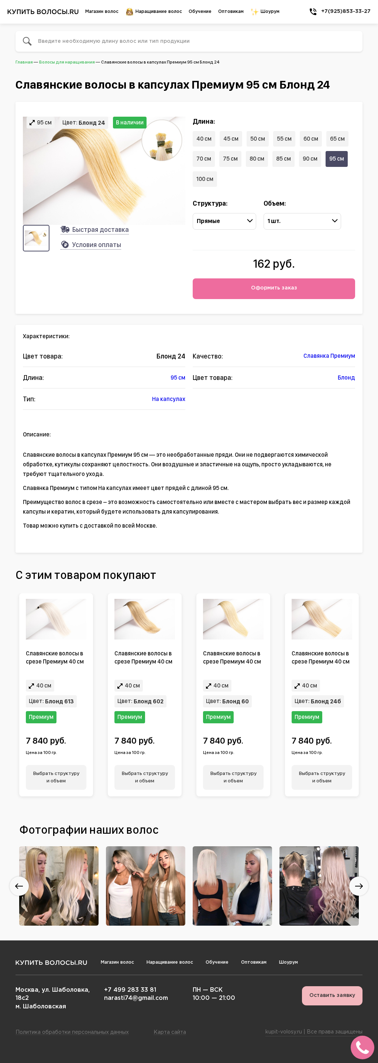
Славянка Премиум (329, 355)
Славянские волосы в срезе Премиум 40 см (55, 657)
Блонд (346, 377)
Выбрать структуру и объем (56, 776)
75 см (230, 158)
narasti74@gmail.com (136, 998)
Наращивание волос (158, 12)
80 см (257, 158)
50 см (257, 138)
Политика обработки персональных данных (72, 1032)
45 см (230, 138)
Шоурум (269, 12)
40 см (204, 138)
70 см (203, 158)
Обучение (200, 12)
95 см (336, 158)
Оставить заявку (332, 995)
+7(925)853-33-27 (346, 11)
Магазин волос (101, 12)
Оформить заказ (274, 288)
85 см (283, 158)
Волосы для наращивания (67, 62)
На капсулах (168, 398)
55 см (284, 138)
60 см (310, 138)
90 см (310, 158)
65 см (337, 138)
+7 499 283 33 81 (130, 990)
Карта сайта (170, 1032)
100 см (204, 178)
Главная (24, 62)
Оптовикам (231, 12)
